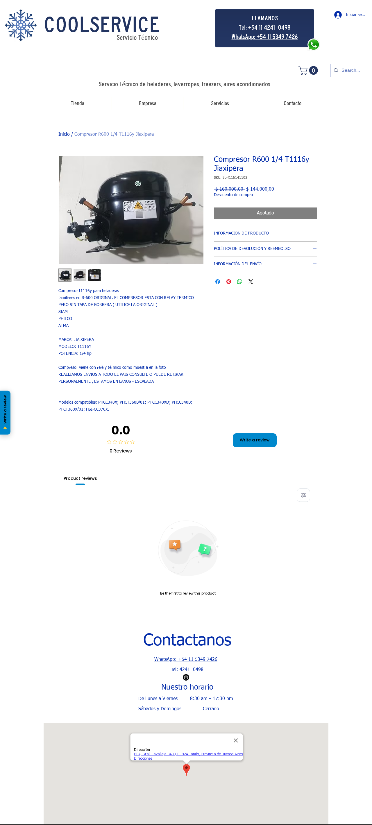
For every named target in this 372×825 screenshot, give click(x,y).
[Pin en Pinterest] (228, 281)
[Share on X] (250, 281)
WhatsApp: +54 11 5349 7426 (185, 659)
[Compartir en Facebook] (217, 281)
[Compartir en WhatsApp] (239, 281)
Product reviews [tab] (80, 478)
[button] (309, 70)
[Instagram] (186, 677)
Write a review (255, 440)
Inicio (64, 134)
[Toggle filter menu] (303, 495)
